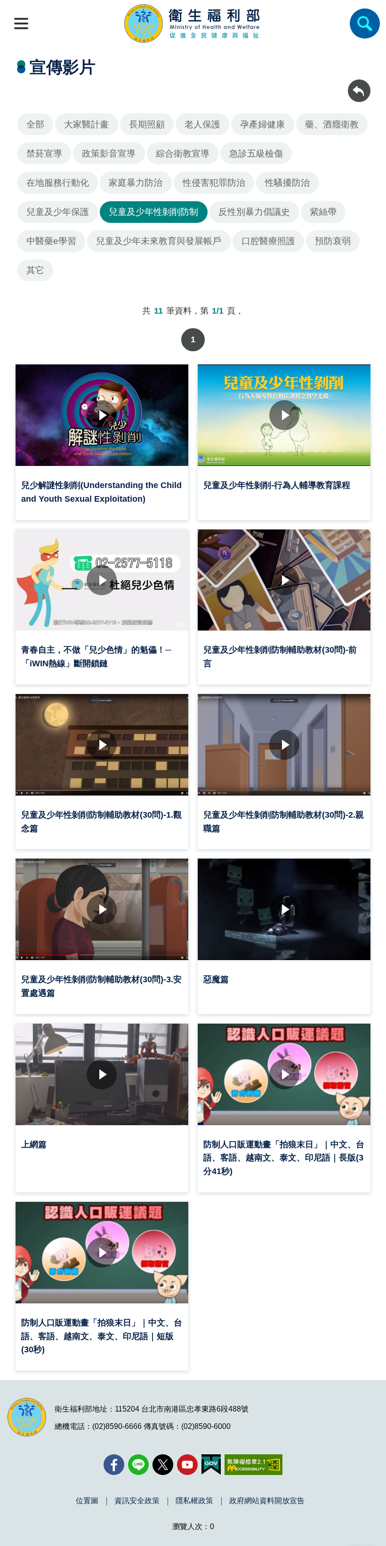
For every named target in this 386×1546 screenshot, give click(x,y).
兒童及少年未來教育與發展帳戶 (158, 241)
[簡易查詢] (365, 23)
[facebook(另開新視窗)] (114, 1464)
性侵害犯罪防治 (214, 183)
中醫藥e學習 (51, 241)
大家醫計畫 (86, 124)
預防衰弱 (333, 241)
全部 (35, 124)
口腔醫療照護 (268, 241)
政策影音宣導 (109, 153)
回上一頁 (359, 84)
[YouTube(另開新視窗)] (187, 1464)
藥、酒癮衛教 (332, 124)
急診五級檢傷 (256, 153)
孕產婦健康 (262, 124)
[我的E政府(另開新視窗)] (211, 1464)
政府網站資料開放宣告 (267, 1501)
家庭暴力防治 (135, 183)
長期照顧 (147, 124)
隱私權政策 (194, 1501)
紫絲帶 (323, 212)
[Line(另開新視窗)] (138, 1464)
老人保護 (202, 124)
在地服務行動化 (57, 183)
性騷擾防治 (287, 183)
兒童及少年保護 (57, 212)
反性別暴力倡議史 (254, 212)
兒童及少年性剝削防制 (153, 212)
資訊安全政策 (137, 1501)
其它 (35, 270)
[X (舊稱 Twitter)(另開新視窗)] (163, 1464)
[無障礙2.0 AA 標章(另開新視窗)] (253, 1464)
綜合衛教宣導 (182, 153)
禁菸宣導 (44, 153)
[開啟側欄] (21, 23)
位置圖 (87, 1501)
